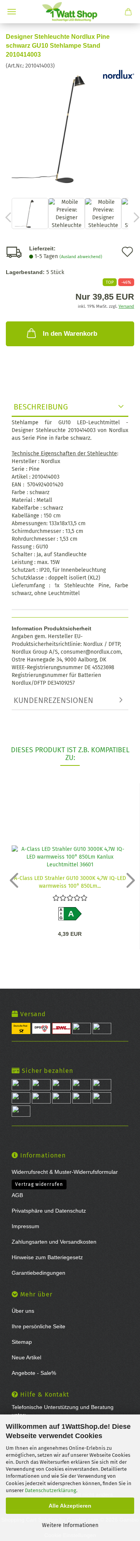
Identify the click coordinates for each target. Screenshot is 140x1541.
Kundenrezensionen (53, 700)
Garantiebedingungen (38, 1273)
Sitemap (22, 1342)
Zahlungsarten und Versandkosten (54, 1242)
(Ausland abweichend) (81, 256)
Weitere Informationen (70, 1525)
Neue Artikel (26, 1357)
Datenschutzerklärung (50, 1490)
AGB (17, 1195)
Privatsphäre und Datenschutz (49, 1211)
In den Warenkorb (70, 333)
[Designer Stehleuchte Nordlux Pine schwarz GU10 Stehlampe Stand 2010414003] (70, 127)
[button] (11, 880)
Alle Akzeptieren (70, 1506)
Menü (11, 11)
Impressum (25, 1226)
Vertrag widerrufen (39, 1184)
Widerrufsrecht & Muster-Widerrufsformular (65, 1172)
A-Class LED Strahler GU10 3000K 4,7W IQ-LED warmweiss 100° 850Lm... (70, 881)
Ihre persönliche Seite (38, 1326)
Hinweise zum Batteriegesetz (47, 1257)
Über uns (23, 1311)
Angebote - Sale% (34, 1373)
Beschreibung (41, 406)
